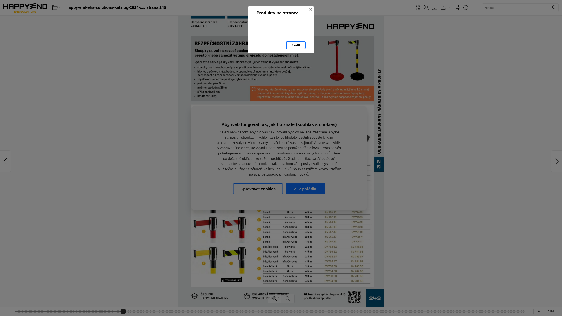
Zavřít (296, 45)
